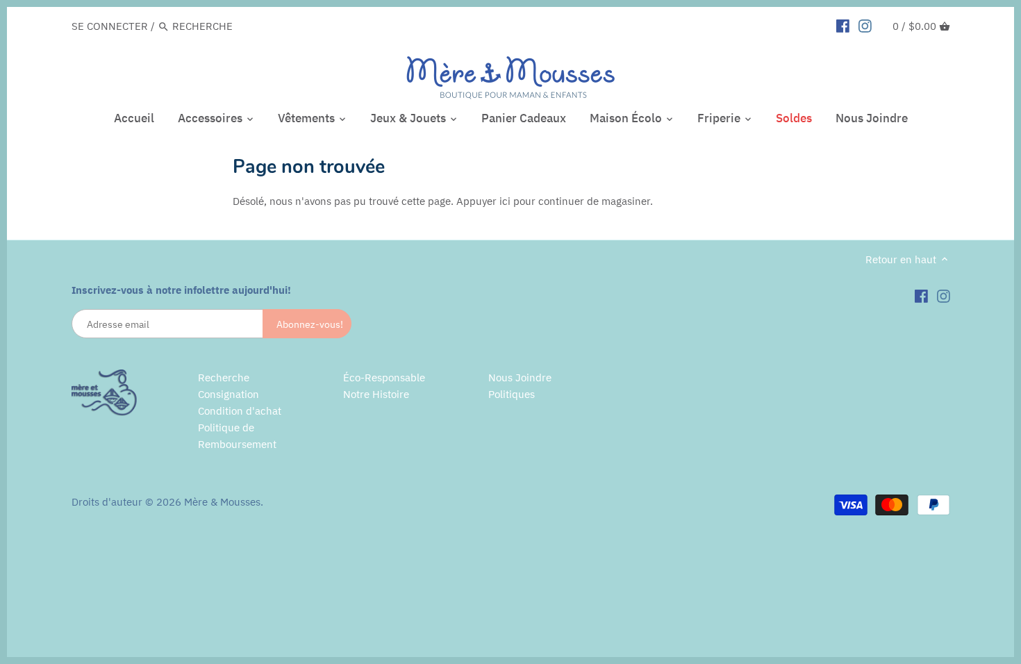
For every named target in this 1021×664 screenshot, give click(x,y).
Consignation (228, 394)
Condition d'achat (239, 410)
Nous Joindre (519, 377)
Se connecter (110, 26)
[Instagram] (865, 26)
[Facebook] (842, 26)
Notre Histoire (376, 394)
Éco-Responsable (384, 377)
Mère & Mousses (222, 501)
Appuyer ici (483, 201)
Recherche (223, 377)
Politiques (511, 394)
